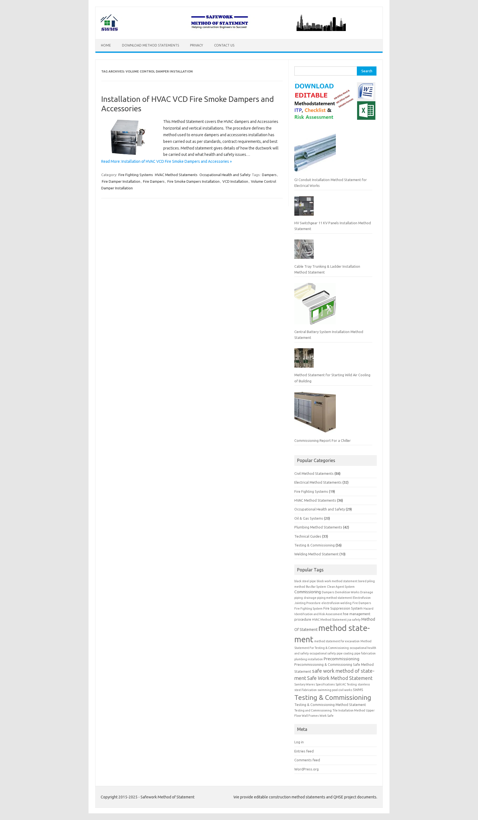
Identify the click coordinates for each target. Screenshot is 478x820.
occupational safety (323, 653)
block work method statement (337, 581)
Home (106, 45)
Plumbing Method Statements (318, 527)
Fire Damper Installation (121, 181)
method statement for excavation (337, 641)
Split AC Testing (346, 684)
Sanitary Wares (304, 684)
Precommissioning (341, 658)
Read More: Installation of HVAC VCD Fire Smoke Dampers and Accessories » (166, 161)
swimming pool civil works (335, 690)
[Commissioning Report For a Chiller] (315, 414)
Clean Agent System (341, 586)
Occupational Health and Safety (224, 175)
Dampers (269, 175)
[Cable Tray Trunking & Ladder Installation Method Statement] (304, 251)
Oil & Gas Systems (308, 518)
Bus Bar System (316, 586)
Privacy (196, 45)
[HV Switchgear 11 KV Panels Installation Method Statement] (304, 208)
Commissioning (307, 592)
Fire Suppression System (343, 608)
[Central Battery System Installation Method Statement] (315, 306)
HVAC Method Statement (329, 619)
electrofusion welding (336, 603)
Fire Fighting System (308, 608)
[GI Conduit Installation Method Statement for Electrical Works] (315, 154)
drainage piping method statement (328, 597)
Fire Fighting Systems (135, 175)
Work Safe (326, 715)
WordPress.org (306, 769)
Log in (299, 742)
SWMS (358, 690)
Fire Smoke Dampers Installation (193, 181)
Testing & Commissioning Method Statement (330, 704)
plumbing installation (308, 659)
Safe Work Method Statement (340, 678)
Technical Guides (307, 536)
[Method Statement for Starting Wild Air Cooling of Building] (304, 360)
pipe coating (345, 653)
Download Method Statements (150, 45)
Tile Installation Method (348, 710)
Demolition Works (347, 592)
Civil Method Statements (314, 473)
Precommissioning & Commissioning (323, 664)
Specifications (325, 684)
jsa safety (353, 619)
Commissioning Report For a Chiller (322, 440)
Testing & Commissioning (314, 545)
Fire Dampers (154, 181)
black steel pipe (305, 581)
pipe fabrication (365, 653)
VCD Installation (235, 181)
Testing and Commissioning (313, 710)
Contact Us (224, 45)
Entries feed (304, 751)
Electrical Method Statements (318, 482)
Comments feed (307, 760)
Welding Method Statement (316, 554)
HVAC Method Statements (176, 175)
